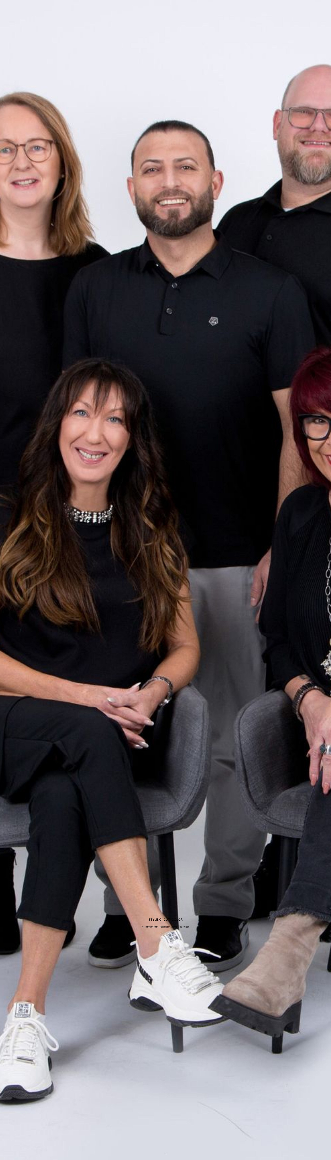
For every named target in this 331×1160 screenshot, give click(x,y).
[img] (165, 580)
